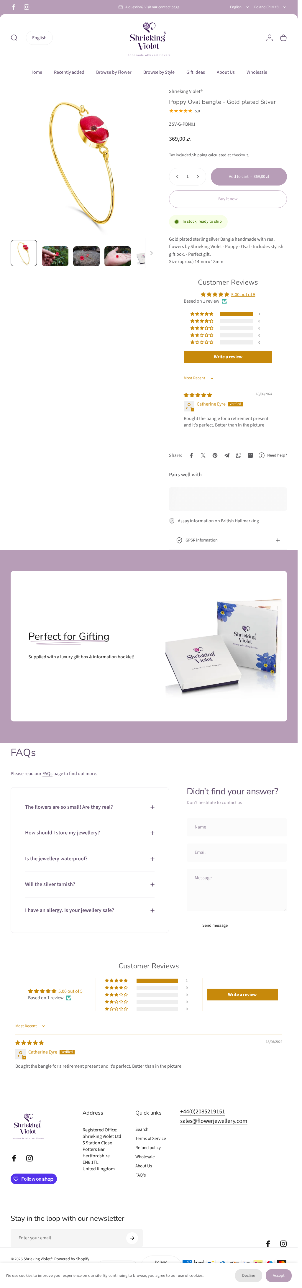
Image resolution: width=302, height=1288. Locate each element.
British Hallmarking (240, 521)
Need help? (277, 455)
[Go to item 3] (86, 256)
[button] (202, 314)
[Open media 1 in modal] (84, 161)
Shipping (199, 155)
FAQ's (140, 1175)
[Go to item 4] (117, 256)
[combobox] (240, 7)
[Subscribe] (132, 1238)
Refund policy (148, 1148)
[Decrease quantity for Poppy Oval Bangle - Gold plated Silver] (176, 176)
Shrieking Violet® (186, 91)
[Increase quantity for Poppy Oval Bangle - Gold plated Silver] (199, 176)
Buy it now (228, 199)
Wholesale (145, 1157)
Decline (248, 1276)
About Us (143, 1166)
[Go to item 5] (149, 254)
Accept (279, 1276)
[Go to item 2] (55, 256)
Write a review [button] (228, 357)
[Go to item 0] (24, 253)
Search (141, 1129)
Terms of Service (150, 1138)
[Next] (143, 171)
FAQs (47, 773)
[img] (198, 395)
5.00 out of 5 (243, 294)
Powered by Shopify (71, 1259)
